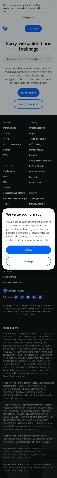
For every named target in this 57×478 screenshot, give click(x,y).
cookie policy (43, 240)
